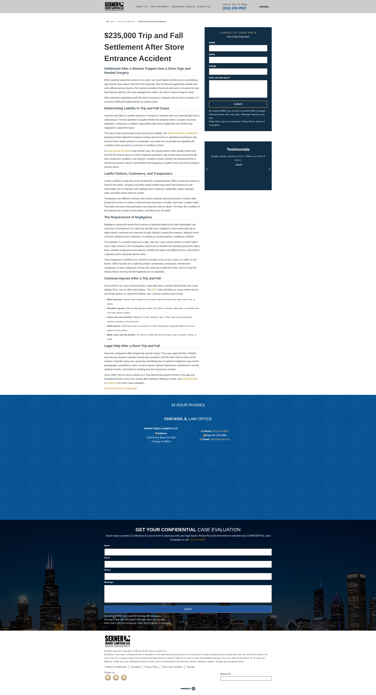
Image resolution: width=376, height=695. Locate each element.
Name (212, 42)
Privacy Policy (151, 667)
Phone (212, 66)
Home (111, 22)
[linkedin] (124, 677)
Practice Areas (159, 6)
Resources (177, 6)
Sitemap (190, 667)
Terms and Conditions (172, 667)
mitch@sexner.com (220, 439)
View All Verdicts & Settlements (120, 388)
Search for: (225, 674)
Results (190, 6)
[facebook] (108, 677)
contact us (112, 383)
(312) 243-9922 (234, 8)
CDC (154, 289)
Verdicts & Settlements (126, 22)
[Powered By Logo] (188, 690)
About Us (141, 6)
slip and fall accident (119, 151)
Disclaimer (136, 667)
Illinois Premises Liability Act (183, 133)
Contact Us (203, 6)
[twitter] (116, 677)
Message (109, 582)
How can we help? (220, 77)
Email (213, 54)
